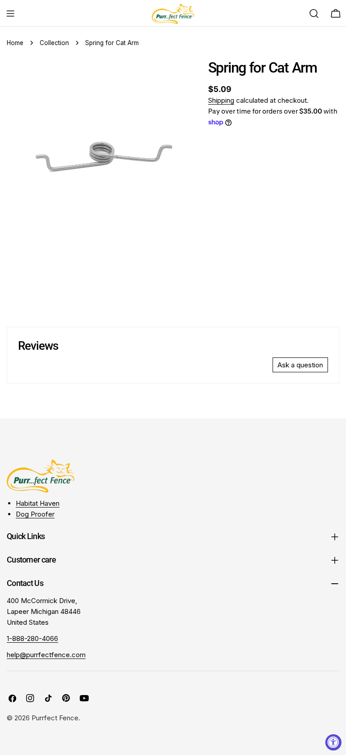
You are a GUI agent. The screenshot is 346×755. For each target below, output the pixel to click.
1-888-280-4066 (32, 638)
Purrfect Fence (55, 718)
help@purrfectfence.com (46, 654)
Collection (54, 42)
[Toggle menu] (10, 14)
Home (15, 42)
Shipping (221, 100)
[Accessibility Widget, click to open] (333, 742)
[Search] (314, 14)
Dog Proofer (35, 514)
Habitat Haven (37, 503)
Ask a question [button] (300, 365)
